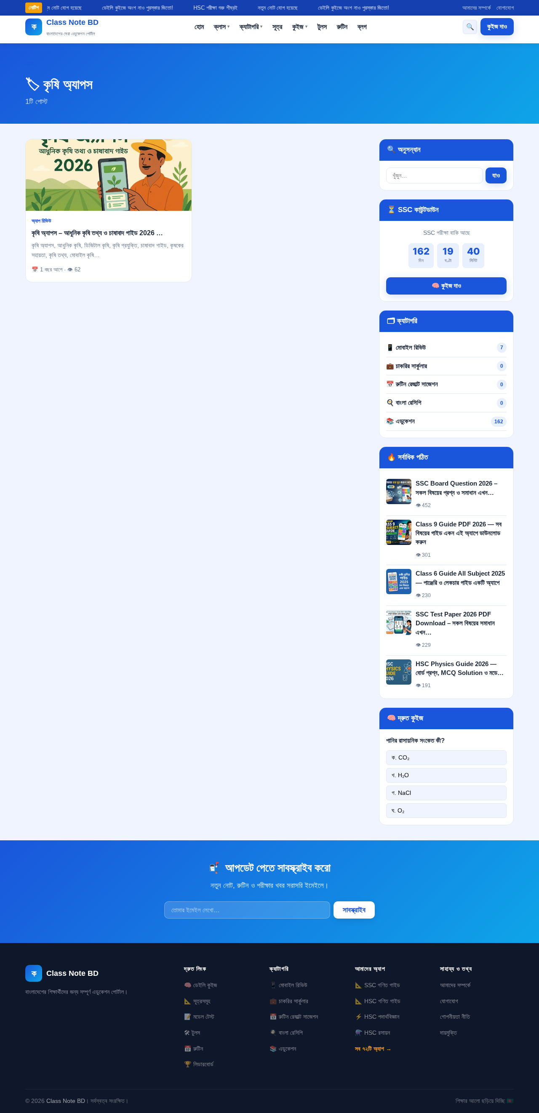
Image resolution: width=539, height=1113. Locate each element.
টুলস (322, 26)
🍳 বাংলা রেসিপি (403, 402)
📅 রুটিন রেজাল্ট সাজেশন (412, 384)
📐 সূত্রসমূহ (197, 1001)
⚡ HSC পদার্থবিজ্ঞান (377, 1016)
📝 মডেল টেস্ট (199, 1016)
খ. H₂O (400, 775)
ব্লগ (362, 26)
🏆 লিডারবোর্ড (198, 1064)
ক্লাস (221, 26)
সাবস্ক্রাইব (354, 910)
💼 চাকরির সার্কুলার (406, 365)
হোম (199, 26)
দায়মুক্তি (448, 1032)
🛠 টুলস (192, 1032)
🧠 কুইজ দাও (446, 285)
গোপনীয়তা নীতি (455, 1016)
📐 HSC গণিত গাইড (377, 1001)
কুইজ (299, 26)
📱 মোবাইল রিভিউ (406, 347)
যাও (496, 175)
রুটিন (342, 26)
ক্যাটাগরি (251, 26)
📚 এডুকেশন (400, 421)
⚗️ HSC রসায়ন (372, 1032)
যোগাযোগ (505, 8)
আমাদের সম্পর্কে (476, 8)
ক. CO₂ (400, 757)
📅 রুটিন (193, 1048)
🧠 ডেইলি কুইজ (200, 985)
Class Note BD (65, 1101)
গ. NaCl (401, 792)
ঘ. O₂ (398, 810)
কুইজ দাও (497, 26)
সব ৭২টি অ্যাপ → (373, 1048)
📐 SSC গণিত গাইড (377, 985)
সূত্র (277, 26)
